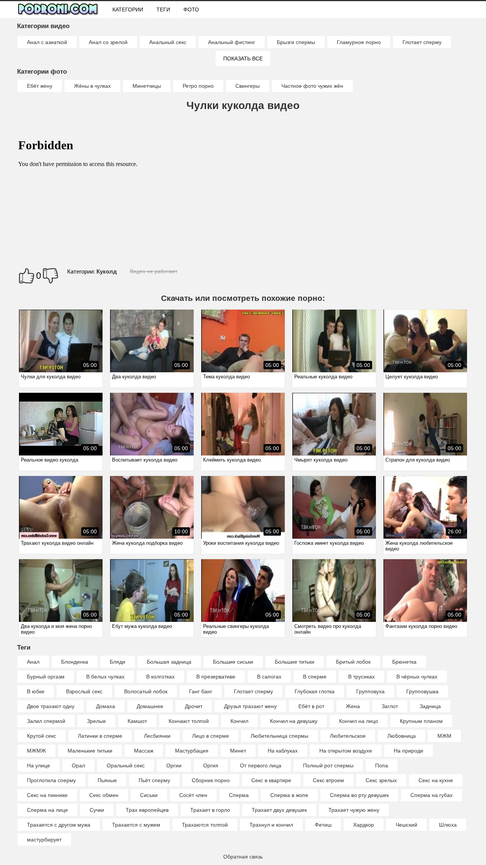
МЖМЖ (36, 751)
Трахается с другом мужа (58, 825)
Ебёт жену (39, 86)
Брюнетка (404, 662)
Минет (238, 751)
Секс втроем (328, 780)
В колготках (160, 677)
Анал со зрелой (108, 42)
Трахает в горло (210, 810)
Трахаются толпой (205, 825)
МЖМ (444, 736)
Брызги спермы (296, 42)
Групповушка (422, 691)
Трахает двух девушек (279, 810)
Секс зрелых (381, 780)
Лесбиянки (157, 736)
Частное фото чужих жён (312, 86)
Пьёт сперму (154, 780)
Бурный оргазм (46, 677)
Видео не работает (153, 271)
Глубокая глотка (315, 691)
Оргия (210, 765)
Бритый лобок (353, 662)
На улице (38, 765)
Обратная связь (243, 857)
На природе (408, 751)
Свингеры (247, 86)
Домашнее (150, 706)
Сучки (97, 810)
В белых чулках (105, 677)
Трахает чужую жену (353, 810)
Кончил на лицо (358, 721)
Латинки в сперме (100, 736)
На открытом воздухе (345, 751)
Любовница (401, 736)
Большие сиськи (233, 662)
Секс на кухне (435, 780)
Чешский (406, 825)
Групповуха (370, 691)
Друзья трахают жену (250, 706)
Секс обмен (103, 795)
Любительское (348, 736)
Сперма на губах (431, 795)
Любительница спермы (279, 736)
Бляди (117, 662)
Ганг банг (200, 691)
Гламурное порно (359, 42)
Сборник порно (211, 780)
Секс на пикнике (47, 795)
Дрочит (193, 706)
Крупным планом (421, 721)
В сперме (315, 677)
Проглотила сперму (51, 780)
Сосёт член (193, 795)
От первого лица (260, 765)
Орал (78, 765)
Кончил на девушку (293, 721)
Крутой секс (41, 736)
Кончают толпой (189, 721)
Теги (163, 9)
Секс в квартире (271, 780)
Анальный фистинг (231, 42)
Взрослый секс (84, 691)
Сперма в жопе (289, 795)
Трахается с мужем (136, 825)
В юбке (35, 691)
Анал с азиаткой (47, 42)
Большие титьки (294, 662)
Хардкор (363, 825)
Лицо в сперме (210, 736)
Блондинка (74, 662)
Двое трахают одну (50, 706)
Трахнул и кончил (271, 825)
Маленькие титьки (90, 751)
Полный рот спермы (328, 765)
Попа (381, 765)
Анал (33, 662)
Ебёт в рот (311, 706)
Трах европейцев (147, 810)
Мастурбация (191, 751)
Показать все (243, 58)
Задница (430, 706)
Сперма (239, 795)
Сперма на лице (47, 810)
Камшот (137, 721)
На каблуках (283, 751)
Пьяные (107, 780)
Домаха (105, 706)
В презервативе (215, 677)
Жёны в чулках (92, 86)
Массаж (143, 751)
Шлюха (448, 825)
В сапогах (269, 677)
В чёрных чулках (416, 677)
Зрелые (96, 721)
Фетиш (323, 825)
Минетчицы (147, 86)
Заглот (390, 706)
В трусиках (361, 677)
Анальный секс (167, 42)
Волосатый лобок (145, 691)
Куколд (106, 271)
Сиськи (149, 795)
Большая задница (169, 662)
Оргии (173, 765)
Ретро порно (198, 86)
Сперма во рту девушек (359, 795)
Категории (127, 9)
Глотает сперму (422, 42)
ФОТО (191, 9)
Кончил (239, 721)
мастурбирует (44, 840)
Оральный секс (126, 765)
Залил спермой (46, 721)
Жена (353, 706)
